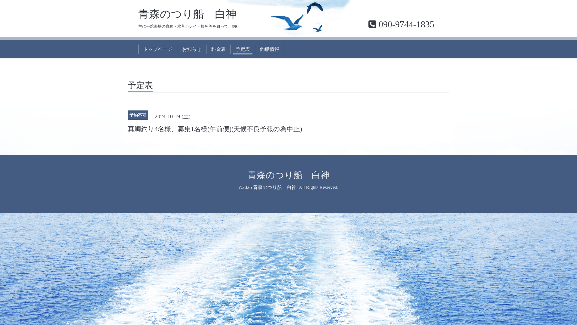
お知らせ (191, 49)
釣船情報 (269, 49)
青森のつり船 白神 (187, 14)
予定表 (243, 49)
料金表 (218, 49)
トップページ (157, 49)
